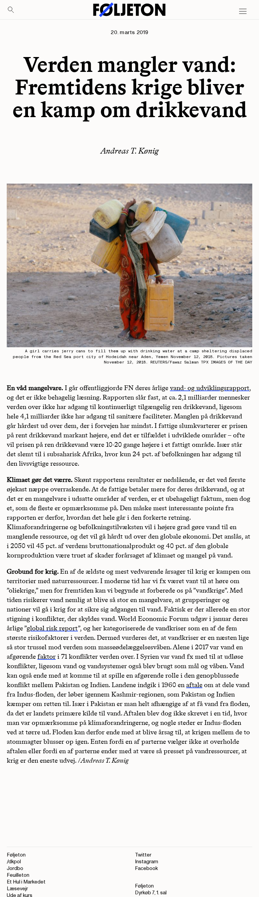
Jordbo (15, 868)
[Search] (11, 10)
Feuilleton (18, 875)
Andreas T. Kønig (129, 151)
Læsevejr (17, 888)
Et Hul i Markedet (26, 882)
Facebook (146, 868)
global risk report (52, 628)
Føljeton (16, 855)
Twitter (143, 855)
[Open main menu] (242, 11)
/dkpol (14, 861)
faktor (46, 656)
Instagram (146, 861)
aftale (194, 685)
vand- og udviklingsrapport (209, 388)
